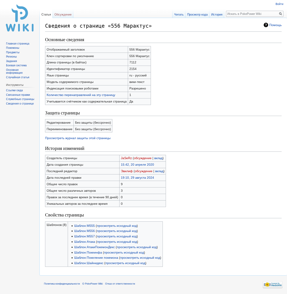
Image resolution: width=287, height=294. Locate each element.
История (216, 14)
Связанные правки (18, 94)
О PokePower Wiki (92, 283)
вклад (158, 158)
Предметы (13, 52)
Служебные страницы (20, 99)
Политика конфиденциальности (62, 283)
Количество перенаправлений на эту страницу (81, 95)
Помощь (275, 25)
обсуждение (143, 158)
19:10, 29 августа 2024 (137, 177)
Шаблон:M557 (84, 236)
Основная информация (14, 71)
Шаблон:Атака (84, 241)
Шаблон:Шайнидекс (88, 263)
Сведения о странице (20, 103)
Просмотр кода (197, 14)
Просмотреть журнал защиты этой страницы (78, 138)
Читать (179, 14)
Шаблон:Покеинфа (88, 252)
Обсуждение (63, 14)
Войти (279, 4)
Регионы (11, 56)
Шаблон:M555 (84, 225)
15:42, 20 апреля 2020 (137, 164)
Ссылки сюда (14, 90)
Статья (46, 14)
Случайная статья (17, 77)
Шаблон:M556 (84, 231)
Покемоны (12, 47)
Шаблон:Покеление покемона (96, 257)
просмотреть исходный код (117, 225)
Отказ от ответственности (120, 283)
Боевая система (16, 65)
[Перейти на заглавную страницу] (20, 18)
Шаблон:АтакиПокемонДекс (94, 247)
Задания (11, 61)
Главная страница (17, 43)
